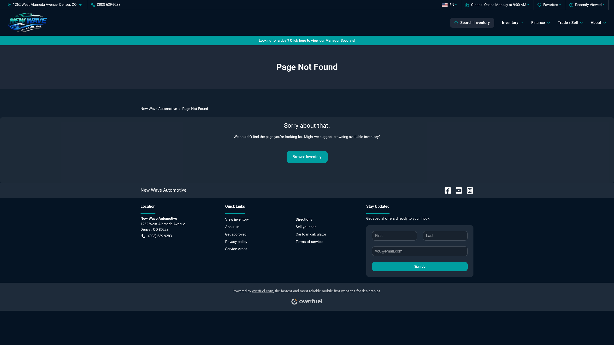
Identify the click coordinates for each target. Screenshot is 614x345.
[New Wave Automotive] (27, 23)
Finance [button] (538, 22)
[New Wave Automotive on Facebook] (445, 190)
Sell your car (306, 227)
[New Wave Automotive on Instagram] (467, 190)
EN (451, 5)
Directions (304, 219)
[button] (46, 4)
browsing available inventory (356, 137)
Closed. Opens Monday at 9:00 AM (498, 5)
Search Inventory (475, 22)
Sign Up (419, 266)
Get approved (235, 234)
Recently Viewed (588, 5)
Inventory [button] (510, 22)
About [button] (596, 22)
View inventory (237, 219)
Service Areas (236, 249)
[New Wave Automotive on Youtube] (456, 190)
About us (232, 227)
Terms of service (309, 242)
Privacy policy (236, 242)
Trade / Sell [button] (568, 22)
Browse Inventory (307, 157)
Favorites (550, 5)
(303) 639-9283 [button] (108, 4)
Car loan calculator (311, 234)
